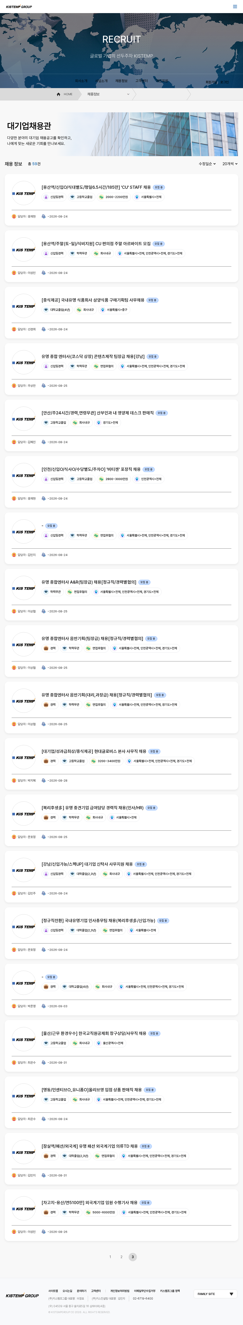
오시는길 (67, 1291)
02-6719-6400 (143, 1298)
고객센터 (142, 81)
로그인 (224, 82)
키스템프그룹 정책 (170, 1291)
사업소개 (101, 81)
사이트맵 (53, 1291)
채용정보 (121, 81)
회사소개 (81, 81)
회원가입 (211, 82)
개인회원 (162, 81)
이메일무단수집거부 (144, 1291)
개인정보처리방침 (119, 1291)
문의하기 (81, 1291)
